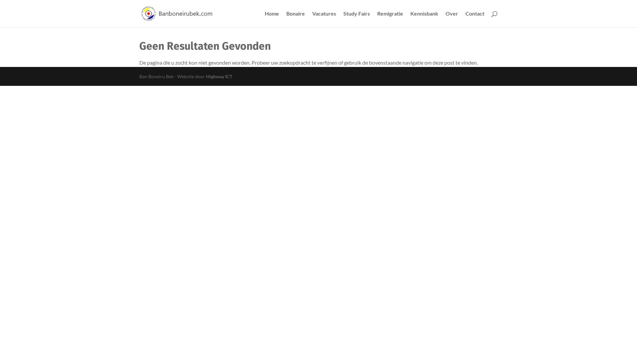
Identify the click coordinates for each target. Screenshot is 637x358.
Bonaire (295, 14)
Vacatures (324, 14)
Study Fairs (356, 14)
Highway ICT (219, 76)
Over (452, 14)
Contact (474, 14)
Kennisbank (424, 14)
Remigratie (390, 14)
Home (272, 14)
